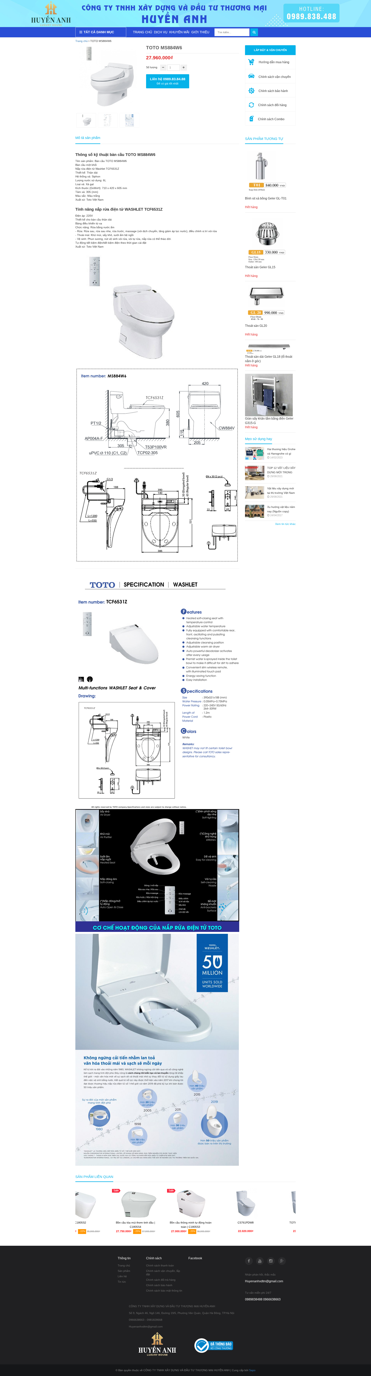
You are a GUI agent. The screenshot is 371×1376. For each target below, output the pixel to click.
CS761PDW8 (213, 1222)
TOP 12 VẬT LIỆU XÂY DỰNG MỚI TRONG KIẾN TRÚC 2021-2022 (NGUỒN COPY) (281, 470)
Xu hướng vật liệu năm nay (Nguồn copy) (281, 509)
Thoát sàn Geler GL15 (260, 267)
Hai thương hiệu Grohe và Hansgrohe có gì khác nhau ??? (281, 452)
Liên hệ (122, 1276)
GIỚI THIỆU (200, 32)
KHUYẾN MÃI (179, 32)
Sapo (252, 1370)
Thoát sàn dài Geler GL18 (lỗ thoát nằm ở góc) (268, 359)
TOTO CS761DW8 (268, 1222)
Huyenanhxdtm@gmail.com (264, 1281)
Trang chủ (81, 41)
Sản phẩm (124, 1270)
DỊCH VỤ (160, 32)
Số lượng (151, 67)
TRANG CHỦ (142, 32)
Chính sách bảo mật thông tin (164, 1290)
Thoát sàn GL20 (256, 325)
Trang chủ (124, 1265)
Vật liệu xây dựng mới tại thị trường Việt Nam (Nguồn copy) (281, 491)
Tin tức (122, 1281)
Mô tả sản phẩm (87, 138)
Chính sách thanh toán (160, 1265)
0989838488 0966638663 (263, 1299)
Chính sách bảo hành (159, 1285)
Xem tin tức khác (285, 523)
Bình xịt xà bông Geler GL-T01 (266, 198)
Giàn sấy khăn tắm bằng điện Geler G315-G (269, 421)
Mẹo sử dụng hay (258, 439)
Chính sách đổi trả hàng (160, 1279)
